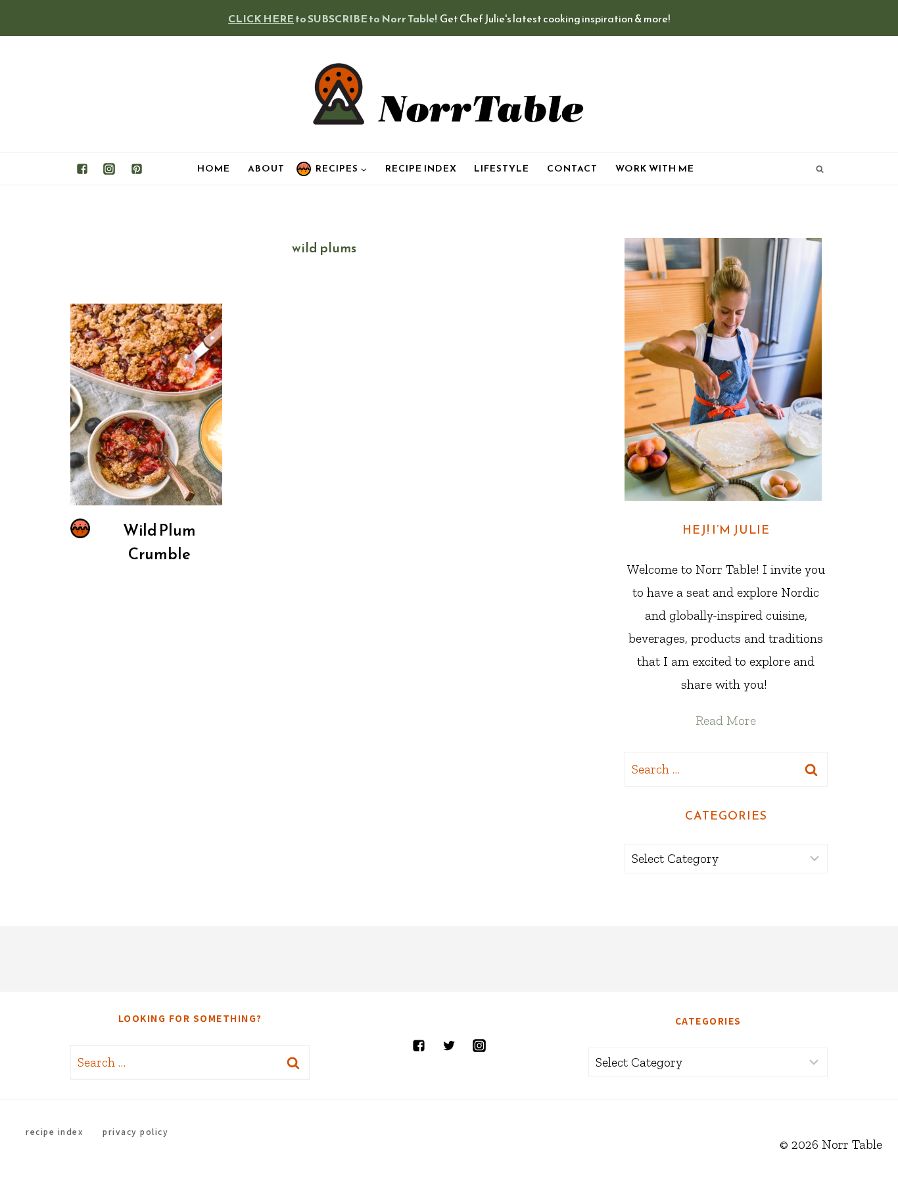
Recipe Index (421, 168)
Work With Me (654, 168)
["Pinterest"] (137, 169)
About (266, 168)
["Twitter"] (449, 1045)
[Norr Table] (449, 94)
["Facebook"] (82, 169)
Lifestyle (501, 168)
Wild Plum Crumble (159, 542)
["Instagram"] (109, 169)
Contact (572, 168)
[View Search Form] (820, 169)
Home (213, 168)
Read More (726, 720)
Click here (261, 18)
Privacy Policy (135, 1131)
